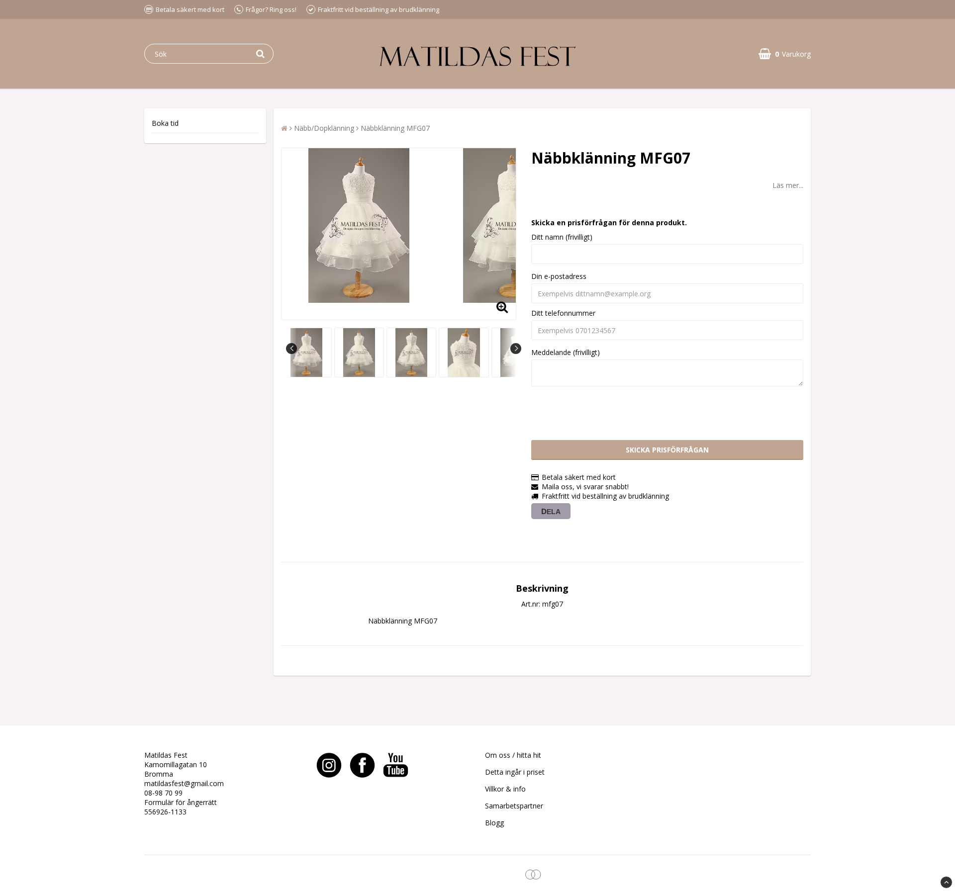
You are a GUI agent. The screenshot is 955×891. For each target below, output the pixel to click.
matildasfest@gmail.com (184, 783)
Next (515, 348)
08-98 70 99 (163, 793)
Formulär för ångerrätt (180, 802)
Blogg (494, 822)
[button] (785, 54)
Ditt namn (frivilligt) (561, 237)
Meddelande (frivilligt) (565, 352)
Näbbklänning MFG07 (395, 128)
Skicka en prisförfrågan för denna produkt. (609, 222)
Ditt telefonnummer (563, 313)
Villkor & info (505, 789)
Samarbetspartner (514, 805)
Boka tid (165, 123)
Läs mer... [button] (787, 185)
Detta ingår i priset (515, 772)
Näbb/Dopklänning (324, 128)
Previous (291, 348)
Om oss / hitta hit (513, 755)
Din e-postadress (558, 276)
